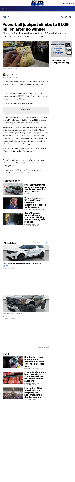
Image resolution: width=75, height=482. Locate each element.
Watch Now (68, 3)
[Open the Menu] (3, 3)
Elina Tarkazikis (13, 75)
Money (6, 17)
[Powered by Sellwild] (46, 347)
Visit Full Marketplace (43, 243)
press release (26, 135)
